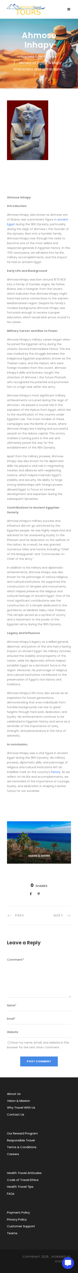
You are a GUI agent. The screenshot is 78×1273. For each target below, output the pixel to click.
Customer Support (21, 1226)
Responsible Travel (21, 1140)
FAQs (10, 1193)
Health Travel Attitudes (24, 1173)
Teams (12, 1233)
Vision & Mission (18, 1101)
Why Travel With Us (21, 1107)
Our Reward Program (22, 1133)
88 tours (39, 861)
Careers (13, 1154)
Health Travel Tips (20, 1187)
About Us (14, 1094)
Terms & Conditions (21, 1147)
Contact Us (15, 1114)
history (55, 772)
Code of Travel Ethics (23, 1180)
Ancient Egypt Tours (39, 56)
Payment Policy (18, 1212)
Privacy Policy (17, 1219)
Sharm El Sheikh (39, 855)
